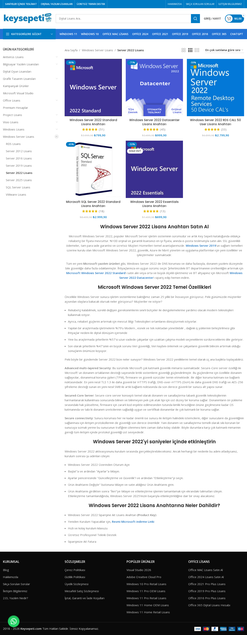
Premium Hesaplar (15, 108)
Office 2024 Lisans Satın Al (206, 577)
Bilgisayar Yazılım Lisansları (21, 64)
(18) (101, 211)
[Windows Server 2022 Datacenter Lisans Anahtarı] (154, 87)
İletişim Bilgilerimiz (15, 591)
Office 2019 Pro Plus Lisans (207, 591)
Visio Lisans (10, 122)
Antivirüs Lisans (13, 57)
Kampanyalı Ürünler (16, 86)
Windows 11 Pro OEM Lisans (146, 591)
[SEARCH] (195, 18)
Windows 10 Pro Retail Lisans (146, 584)
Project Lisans (12, 115)
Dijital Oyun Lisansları (17, 71)
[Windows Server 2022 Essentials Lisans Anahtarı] (154, 169)
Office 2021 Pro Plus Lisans (207, 584)
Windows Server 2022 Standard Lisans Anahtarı (93, 122)
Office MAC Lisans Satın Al (205, 570)
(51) (101, 129)
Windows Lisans (13, 129)
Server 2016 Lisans (19, 158)
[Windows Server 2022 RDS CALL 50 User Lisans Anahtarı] (215, 87)
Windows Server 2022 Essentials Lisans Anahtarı (154, 204)
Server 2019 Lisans (19, 165)
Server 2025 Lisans (19, 180)
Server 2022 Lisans (19, 173)
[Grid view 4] (197, 50)
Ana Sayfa (71, 50)
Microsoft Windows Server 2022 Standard (95, 273)
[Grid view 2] (183, 50)
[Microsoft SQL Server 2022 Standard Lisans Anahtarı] (93, 169)
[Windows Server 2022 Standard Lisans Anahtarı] (93, 87)
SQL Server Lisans (18, 187)
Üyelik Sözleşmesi (76, 584)
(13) (162, 211)
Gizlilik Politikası (75, 577)
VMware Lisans (16, 194)
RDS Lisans (13, 144)
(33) (223, 129)
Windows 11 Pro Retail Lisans (146, 598)
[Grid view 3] (190, 50)
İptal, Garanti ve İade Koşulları (84, 598)
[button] (14, 621)
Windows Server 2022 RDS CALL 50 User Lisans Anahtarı (215, 122)
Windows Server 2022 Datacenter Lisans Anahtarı (154, 122)
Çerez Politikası (75, 570)
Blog (6, 570)
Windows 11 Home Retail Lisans (148, 612)
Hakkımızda (10, 577)
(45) (162, 129)
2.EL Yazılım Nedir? (15, 598)
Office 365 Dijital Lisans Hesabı (209, 605)
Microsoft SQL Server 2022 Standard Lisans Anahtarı (93, 204)
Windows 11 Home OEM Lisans (148, 605)
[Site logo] (27, 18)
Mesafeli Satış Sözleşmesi (82, 591)
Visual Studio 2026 (139, 570)
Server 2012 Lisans (19, 151)
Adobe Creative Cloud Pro (144, 577)
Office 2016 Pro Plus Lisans (207, 598)
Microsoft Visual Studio (18, 93)
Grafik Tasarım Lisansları (19, 79)
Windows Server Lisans (18, 137)
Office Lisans (11, 100)
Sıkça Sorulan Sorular (16, 584)
